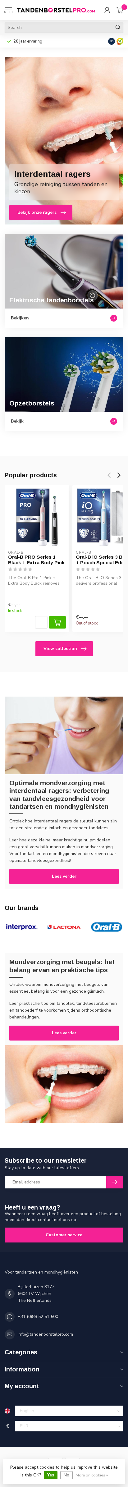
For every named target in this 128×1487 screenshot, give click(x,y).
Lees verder (64, 876)
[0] (120, 10)
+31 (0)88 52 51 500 (38, 1317)
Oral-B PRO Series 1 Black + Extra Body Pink (36, 559)
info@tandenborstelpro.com (45, 1334)
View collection (60, 649)
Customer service (64, 1235)
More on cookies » (91, 1475)
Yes (50, 1475)
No (66, 1475)
